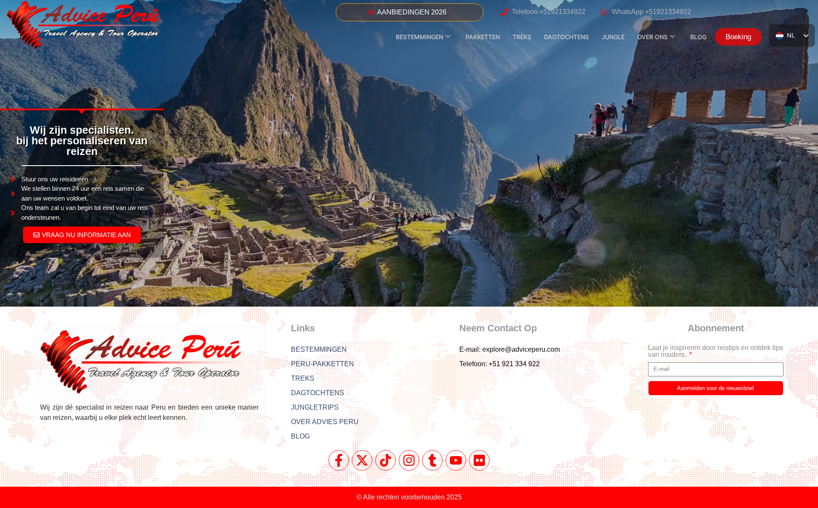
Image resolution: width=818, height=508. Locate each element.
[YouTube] (456, 460)
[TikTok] (385, 460)
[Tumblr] (432, 460)
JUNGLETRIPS (315, 407)
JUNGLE (613, 36)
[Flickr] (479, 460)
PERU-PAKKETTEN (322, 363)
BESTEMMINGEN (419, 36)
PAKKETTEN (483, 36)
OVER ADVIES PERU (325, 421)
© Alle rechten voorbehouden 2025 (409, 497)
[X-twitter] (362, 460)
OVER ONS (652, 36)
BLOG (698, 36)
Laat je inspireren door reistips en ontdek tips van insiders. (715, 351)
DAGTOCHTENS (566, 36)
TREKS (522, 36)
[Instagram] (409, 460)
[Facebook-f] (338, 460)
